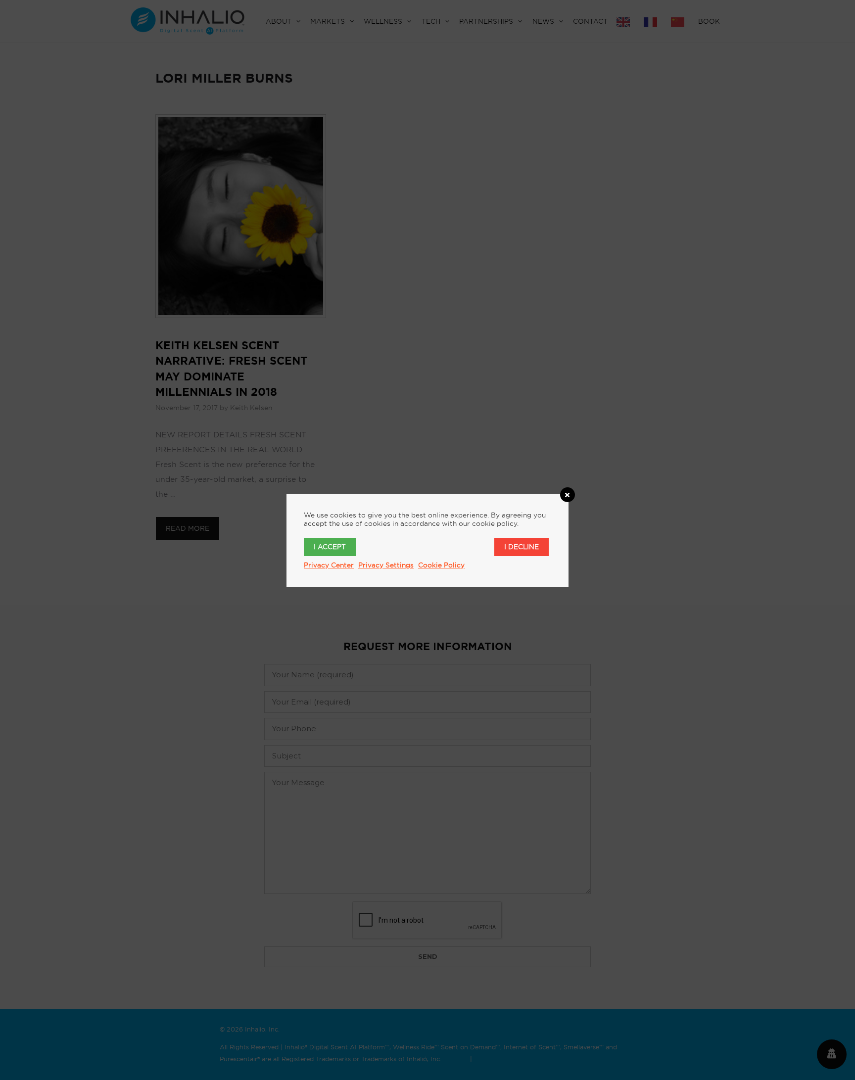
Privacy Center (329, 565)
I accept (330, 547)
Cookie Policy (441, 565)
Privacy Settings (386, 565)
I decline (521, 547)
